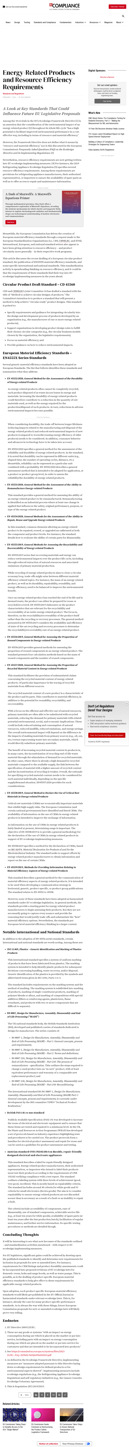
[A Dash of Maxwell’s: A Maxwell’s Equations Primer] (71, 202)
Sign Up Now (107, 101)
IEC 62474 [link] (16, 849)
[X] (41, 1394)
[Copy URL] (65, 1394)
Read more (10, 222)
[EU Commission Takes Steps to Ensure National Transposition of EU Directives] (71, 1415)
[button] (123, 16)
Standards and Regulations (13, 94)
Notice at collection (48, 1443)
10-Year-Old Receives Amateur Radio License (106, 128)
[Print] (59, 1394)
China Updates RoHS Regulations (101, 150)
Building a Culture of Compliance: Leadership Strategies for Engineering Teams (105, 143)
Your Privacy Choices (72, 1443)
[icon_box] (15, 7)
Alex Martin (25, 97)
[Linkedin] (36, 1394)
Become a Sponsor (107, 77)
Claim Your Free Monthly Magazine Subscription (107, 735)
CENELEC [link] (64, 240)
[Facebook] (47, 1394)
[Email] (53, 1394)
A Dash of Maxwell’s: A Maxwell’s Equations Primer (28, 196)
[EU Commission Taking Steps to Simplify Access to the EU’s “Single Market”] (14, 1415)
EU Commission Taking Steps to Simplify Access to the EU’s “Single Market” (14, 1427)
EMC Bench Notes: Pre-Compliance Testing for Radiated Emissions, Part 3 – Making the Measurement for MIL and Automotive (106, 121)
